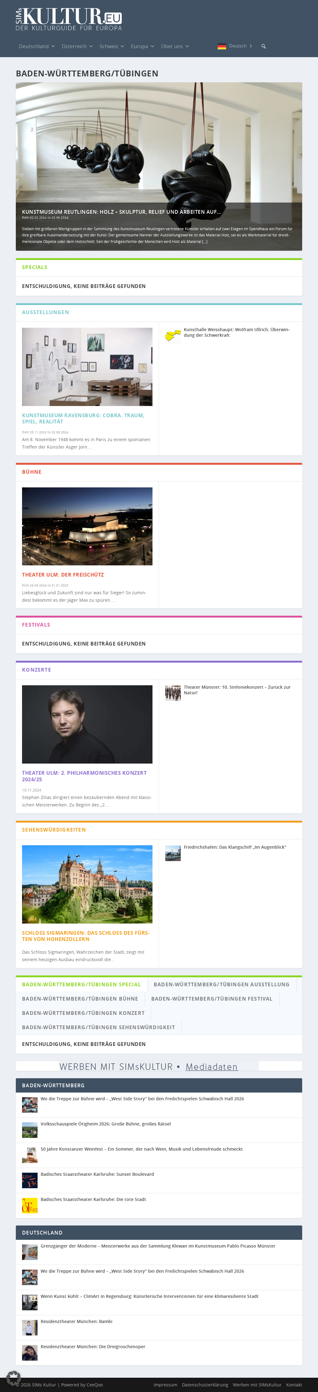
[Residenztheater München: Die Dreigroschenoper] (31, 1353)
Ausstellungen (45, 312)
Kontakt (294, 1385)
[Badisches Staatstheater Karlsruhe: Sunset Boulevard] (31, 1180)
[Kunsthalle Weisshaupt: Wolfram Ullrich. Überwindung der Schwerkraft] (173, 336)
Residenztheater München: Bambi (76, 1321)
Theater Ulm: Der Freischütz (63, 574)
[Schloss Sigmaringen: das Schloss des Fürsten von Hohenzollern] (87, 884)
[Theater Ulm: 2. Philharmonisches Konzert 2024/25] (87, 724)
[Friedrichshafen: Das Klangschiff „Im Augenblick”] (173, 853)
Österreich (74, 46)
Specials (35, 267)
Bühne (32, 471)
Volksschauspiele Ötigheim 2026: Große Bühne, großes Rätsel (106, 1124)
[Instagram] (211, 46)
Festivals (36, 624)
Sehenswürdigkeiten (54, 829)
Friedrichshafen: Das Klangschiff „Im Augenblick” (235, 847)
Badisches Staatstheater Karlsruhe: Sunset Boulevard (97, 1174)
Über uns (172, 46)
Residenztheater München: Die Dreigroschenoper (93, 1346)
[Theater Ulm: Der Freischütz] (87, 526)
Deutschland (34, 46)
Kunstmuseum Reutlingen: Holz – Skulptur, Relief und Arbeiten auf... (121, 211)
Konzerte (36, 669)
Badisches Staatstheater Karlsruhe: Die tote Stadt (93, 1199)
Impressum (165, 1385)
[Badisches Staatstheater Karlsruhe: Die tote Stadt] (31, 1205)
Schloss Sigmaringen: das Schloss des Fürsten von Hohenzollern (86, 936)
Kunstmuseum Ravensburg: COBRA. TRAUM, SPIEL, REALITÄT (83, 418)
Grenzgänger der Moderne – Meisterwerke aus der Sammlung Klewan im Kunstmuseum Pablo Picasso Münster (158, 1246)
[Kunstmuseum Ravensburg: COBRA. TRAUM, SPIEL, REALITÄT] (87, 367)
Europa (139, 46)
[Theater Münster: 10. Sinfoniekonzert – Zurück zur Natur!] (173, 693)
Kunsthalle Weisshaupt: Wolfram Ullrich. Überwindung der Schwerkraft (237, 332)
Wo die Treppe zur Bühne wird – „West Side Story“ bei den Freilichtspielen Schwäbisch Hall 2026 (142, 1099)
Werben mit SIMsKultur (257, 1385)
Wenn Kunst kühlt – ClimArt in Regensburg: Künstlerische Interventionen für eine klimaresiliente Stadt (150, 1296)
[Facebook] (199, 46)
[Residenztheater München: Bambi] (31, 1327)
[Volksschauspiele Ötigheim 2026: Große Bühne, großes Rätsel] (31, 1130)
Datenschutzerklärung (205, 1385)
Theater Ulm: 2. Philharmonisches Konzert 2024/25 (84, 776)
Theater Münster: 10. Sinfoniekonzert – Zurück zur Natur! (237, 690)
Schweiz (109, 46)
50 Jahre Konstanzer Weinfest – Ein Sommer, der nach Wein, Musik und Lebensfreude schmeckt (142, 1149)
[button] (263, 46)
